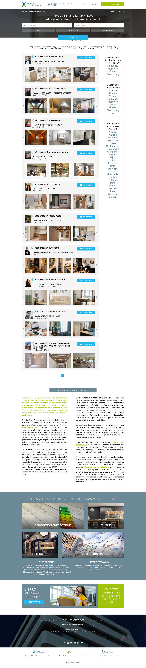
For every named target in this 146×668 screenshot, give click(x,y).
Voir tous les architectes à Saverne (73, 390)
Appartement (48, 565)
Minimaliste (105, 565)
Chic (104, 567)
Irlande (77, 626)
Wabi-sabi (105, 570)
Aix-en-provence (60, 621)
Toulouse (69, 621)
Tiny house (47, 572)
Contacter (87, 57)
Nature (110, 567)
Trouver (73, 37)
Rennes (103, 621)
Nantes (90, 621)
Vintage (98, 567)
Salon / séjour (58, 572)
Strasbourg (97, 621)
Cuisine (36, 567)
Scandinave (89, 567)
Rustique (87, 565)
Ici (111, 602)
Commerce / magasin (56, 570)
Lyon (46, 621)
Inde (81, 626)
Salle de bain (60, 565)
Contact (94, 4)
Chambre (44, 567)
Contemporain (117, 565)
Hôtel (68, 570)
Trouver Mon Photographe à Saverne (101, 655)
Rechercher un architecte (114, 11)
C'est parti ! (34, 602)
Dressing (50, 574)
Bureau (52, 567)
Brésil (92, 626)
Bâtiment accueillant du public (34, 570)
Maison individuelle (34, 565)
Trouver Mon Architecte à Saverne (32, 655)
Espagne (61, 626)
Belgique (54, 626)
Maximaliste (95, 570)
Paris (42, 621)
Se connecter (112, 4)
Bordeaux (75, 621)
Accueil (24, 11)
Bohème (96, 565)
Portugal (86, 626)
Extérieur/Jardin (62, 567)
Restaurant (27, 567)
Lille (81, 621)
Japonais (79, 567)
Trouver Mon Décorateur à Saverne (67, 655)
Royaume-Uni (69, 626)
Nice (85, 621)
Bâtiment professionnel (32, 572)
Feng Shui (118, 567)
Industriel (79, 565)
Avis (85, 4)
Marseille (51, 621)
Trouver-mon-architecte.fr (97, 467)
